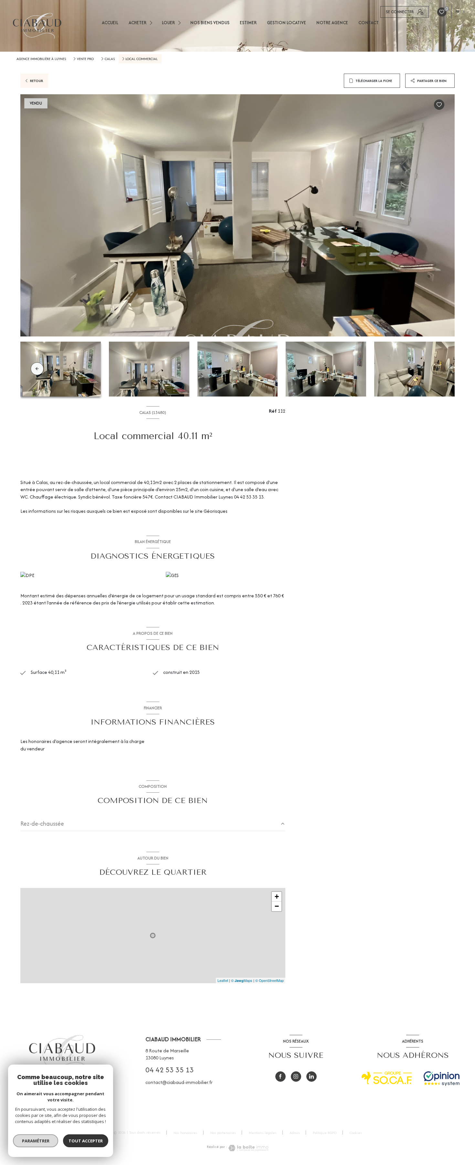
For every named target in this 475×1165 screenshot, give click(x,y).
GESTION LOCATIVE (286, 22)
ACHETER (137, 22)
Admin (295, 1132)
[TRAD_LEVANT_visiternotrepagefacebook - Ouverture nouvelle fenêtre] (280, 1076)
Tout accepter (86, 1141)
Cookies (356, 1133)
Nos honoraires (185, 1132)
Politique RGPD (325, 1132)
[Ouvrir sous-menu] (152, 22)
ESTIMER (248, 22)
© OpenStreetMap (269, 980)
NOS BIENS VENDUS (209, 22)
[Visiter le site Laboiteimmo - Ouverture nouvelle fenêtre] (248, 1148)
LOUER (168, 22)
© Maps (241, 980)
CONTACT (368, 22)
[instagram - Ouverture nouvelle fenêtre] (296, 1076)
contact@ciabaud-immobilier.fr (179, 1082)
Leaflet (222, 980)
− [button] (277, 906)
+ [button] (277, 896)
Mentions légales (263, 1132)
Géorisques (215, 511)
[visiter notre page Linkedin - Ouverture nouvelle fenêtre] (311, 1076)
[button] (437, 368)
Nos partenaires (223, 1132)
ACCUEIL (110, 22)
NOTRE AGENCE (332, 22)
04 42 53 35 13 (169, 1070)
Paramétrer (35, 1141)
